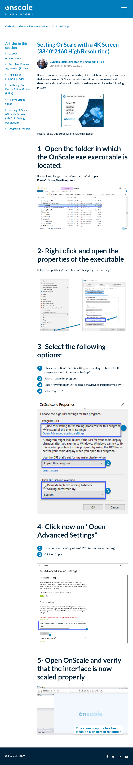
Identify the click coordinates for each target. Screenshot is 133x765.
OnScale (10, 26)
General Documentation (33, 26)
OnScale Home (27, 14)
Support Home (11, 14)
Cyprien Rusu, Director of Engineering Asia (77, 61)
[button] (124, 9)
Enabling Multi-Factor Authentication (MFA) (18, 89)
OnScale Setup (60, 26)
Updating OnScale (19, 128)
